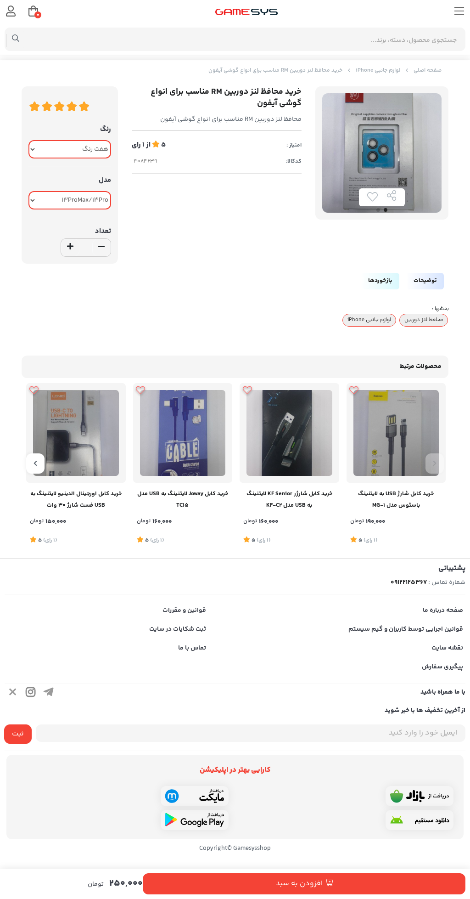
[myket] (195, 796)
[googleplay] (195, 820)
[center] (15, 39)
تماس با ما (192, 648)
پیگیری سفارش (442, 667)
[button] (434, 463)
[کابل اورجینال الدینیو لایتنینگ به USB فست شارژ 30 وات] (76, 433)
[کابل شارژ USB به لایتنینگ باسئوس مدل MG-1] (396, 433)
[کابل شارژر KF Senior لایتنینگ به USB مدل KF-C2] (289, 433)
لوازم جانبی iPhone (378, 70)
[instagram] (31, 694)
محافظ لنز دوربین (423, 320)
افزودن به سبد (300, 883)
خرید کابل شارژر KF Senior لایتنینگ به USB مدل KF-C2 (289, 499)
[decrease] (101, 247)
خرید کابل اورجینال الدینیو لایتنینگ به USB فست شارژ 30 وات (76, 499)
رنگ (105, 129)
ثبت (18, 734)
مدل (105, 180)
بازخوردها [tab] (380, 280)
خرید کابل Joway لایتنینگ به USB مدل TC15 (182, 499)
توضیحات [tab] (425, 280)
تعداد (103, 231)
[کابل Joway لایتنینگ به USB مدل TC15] (183, 433)
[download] (419, 820)
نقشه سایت (447, 648)
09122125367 (409, 582)
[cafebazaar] (419, 796)
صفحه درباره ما (443, 610)
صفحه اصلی (428, 70)
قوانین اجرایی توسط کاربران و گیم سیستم (405, 629)
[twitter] (13, 694)
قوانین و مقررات (184, 610)
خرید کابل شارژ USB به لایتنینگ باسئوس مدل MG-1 (396, 499)
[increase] (70, 247)
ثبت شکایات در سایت (177, 629)
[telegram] (49, 694)
